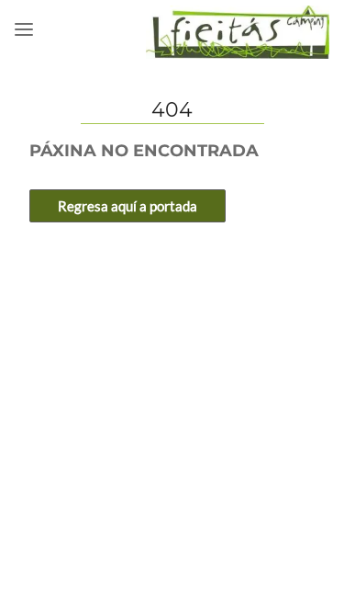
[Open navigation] (24, 29)
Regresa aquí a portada (127, 206)
